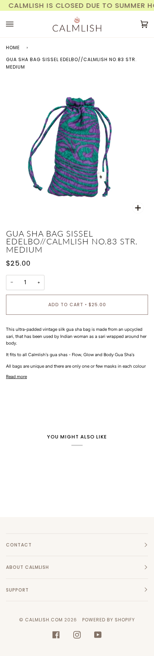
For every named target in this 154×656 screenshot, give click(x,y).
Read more (16, 376)
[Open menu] (17, 24)
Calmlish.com (44, 620)
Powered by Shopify (108, 620)
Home (13, 47)
